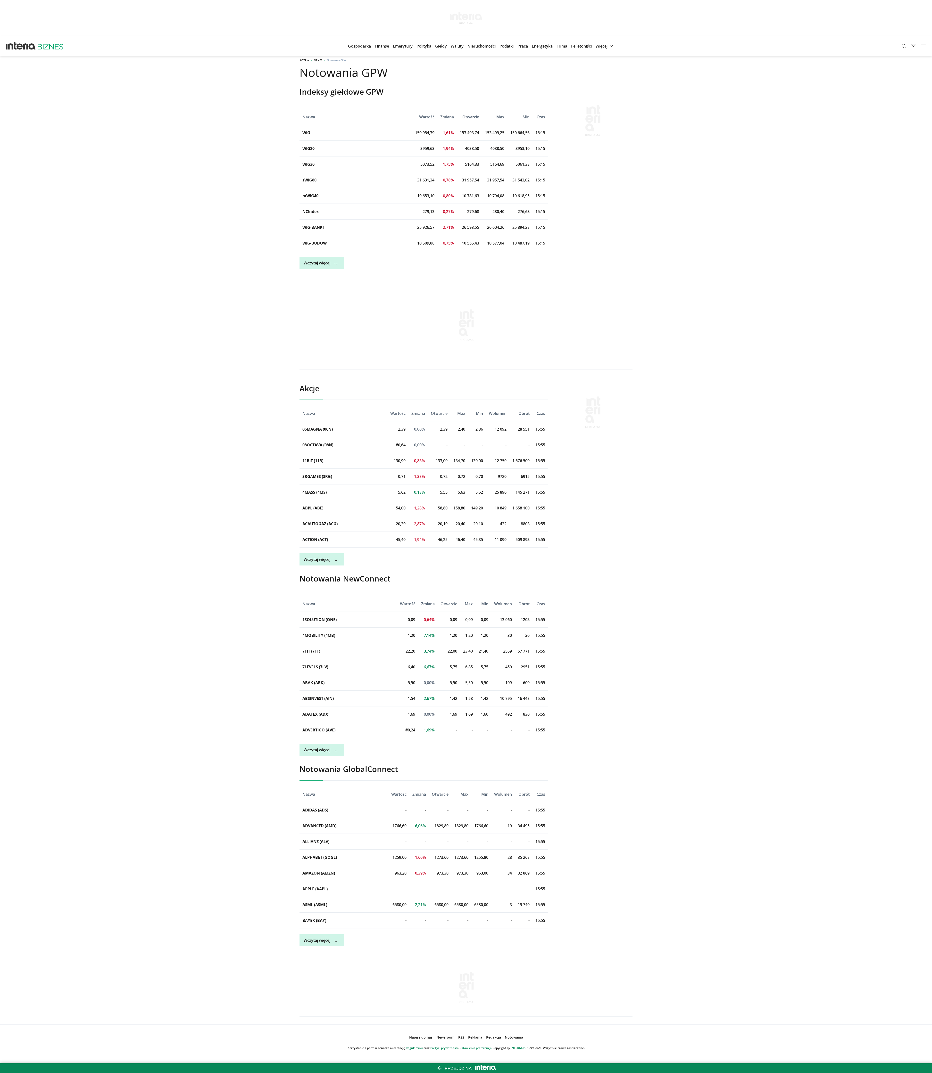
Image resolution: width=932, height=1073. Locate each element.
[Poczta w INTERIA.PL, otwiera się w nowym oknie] (913, 46)
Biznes (318, 60)
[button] (441, 46)
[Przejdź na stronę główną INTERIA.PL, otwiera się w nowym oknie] (21, 46)
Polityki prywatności (444, 1048)
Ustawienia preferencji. (475, 1048)
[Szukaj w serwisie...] (904, 46)
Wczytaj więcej (317, 263)
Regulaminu (414, 1048)
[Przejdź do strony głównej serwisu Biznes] (50, 46)
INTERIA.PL (518, 1048)
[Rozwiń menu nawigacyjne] (923, 46)
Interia (304, 60)
